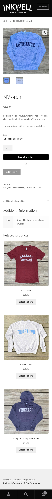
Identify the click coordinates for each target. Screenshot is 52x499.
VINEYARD (37, 187)
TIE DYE (28, 187)
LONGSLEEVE (18, 21)
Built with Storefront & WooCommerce (21, 483)
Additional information (14, 201)
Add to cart (11, 171)
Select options (26, 301)
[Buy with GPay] (26, 157)
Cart (40, 492)
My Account (8, 494)
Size (5, 134)
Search (26, 494)
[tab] (26, 201)
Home (8, 21)
